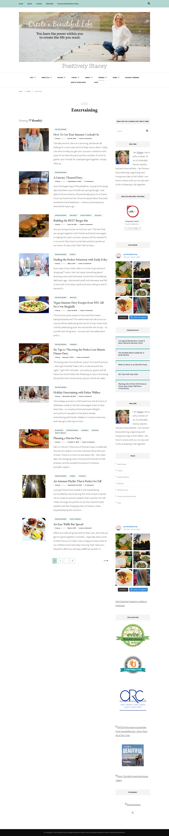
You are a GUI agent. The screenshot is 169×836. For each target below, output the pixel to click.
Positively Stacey (84, 66)
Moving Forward (132, 77)
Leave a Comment (85, 138)
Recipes (60, 77)
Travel (74, 77)
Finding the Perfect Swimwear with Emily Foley (80, 259)
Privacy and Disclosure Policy (68, 3)
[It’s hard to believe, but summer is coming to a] (124, 269)
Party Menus (86, 215)
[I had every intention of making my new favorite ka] (124, 287)
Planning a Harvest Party (67, 438)
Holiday (95, 430)
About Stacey (121, 464)
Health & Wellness (78, 82)
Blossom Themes (104, 832)
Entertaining (60, 129)
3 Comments (89, 181)
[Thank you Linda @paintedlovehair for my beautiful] (141, 305)
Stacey (57, 138)
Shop (96, 82)
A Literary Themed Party (67, 177)
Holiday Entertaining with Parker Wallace (76, 392)
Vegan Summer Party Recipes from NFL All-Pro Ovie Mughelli (78, 304)
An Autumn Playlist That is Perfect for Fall (77, 481)
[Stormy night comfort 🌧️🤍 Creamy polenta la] (124, 305)
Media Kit (49, 3)
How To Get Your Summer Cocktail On (76, 134)
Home (21, 3)
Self (31, 77)
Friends (101, 77)
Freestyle (45, 77)
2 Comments (89, 485)
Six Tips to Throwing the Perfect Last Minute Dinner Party (79, 351)
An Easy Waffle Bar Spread (68, 524)
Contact (39, 3)
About (29, 3)
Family (87, 77)
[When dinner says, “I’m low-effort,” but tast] (141, 287)
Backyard (59, 430)
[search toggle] (149, 3)
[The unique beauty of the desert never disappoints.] (141, 269)
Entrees (73, 215)
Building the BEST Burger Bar (70, 220)
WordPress (121, 832)
